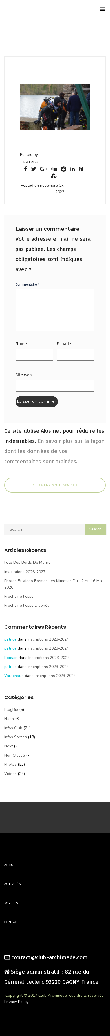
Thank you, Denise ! (57, 485)
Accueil (11, 865)
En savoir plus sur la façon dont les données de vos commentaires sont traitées (54, 451)
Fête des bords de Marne (27, 562)
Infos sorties (15, 737)
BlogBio (11, 709)
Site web (24, 374)
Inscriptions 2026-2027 (24, 571)
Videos (10, 773)
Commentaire (28, 284)
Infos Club (13, 728)
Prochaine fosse (19, 596)
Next (8, 746)
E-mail (64, 343)
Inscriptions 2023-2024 (48, 639)
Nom (22, 343)
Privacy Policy (16, 1001)
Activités (12, 884)
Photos (10, 764)
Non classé (14, 755)
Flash (9, 718)
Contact (11, 922)
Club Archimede (33, 9)
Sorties (11, 903)
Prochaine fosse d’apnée (27, 605)
